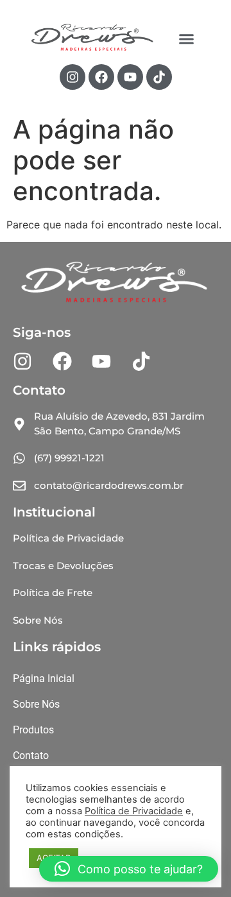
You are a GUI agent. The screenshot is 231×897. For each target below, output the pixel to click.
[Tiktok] (159, 77)
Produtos (33, 730)
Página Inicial (43, 678)
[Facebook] (101, 77)
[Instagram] (72, 77)
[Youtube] (130, 77)
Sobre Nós (36, 704)
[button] (186, 38)
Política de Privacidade (134, 811)
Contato (31, 755)
